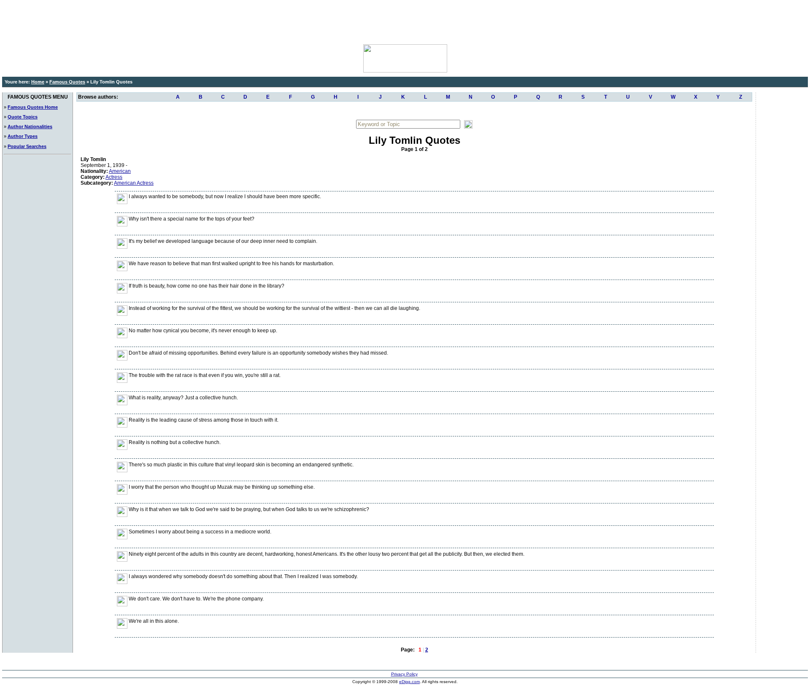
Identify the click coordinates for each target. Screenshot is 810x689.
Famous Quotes (67, 81)
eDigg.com (409, 681)
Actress (113, 177)
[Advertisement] (405, 21)
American (120, 171)
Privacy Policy (404, 674)
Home (37, 81)
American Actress (134, 183)
